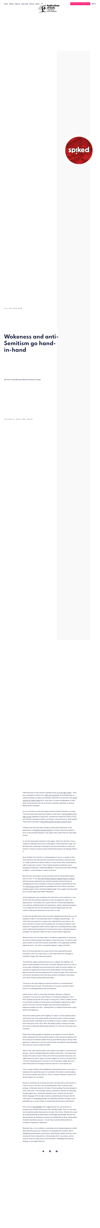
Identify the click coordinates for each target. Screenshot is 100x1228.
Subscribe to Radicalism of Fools (80, 3)
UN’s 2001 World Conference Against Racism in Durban (56, 879)
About (37, 4)
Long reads (24, 4)
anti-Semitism (9, 419)
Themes (11, 4)
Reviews (31, 4)
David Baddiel (37, 1107)
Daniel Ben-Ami (18, 308)
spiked (18, 419)
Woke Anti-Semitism (51, 795)
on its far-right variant (64, 793)
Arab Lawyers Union (32, 886)
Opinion (17, 4)
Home (6, 4)
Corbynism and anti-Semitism (43, 830)
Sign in (94, 3)
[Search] (42, 3)
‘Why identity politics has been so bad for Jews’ (55, 822)
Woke (24, 419)
